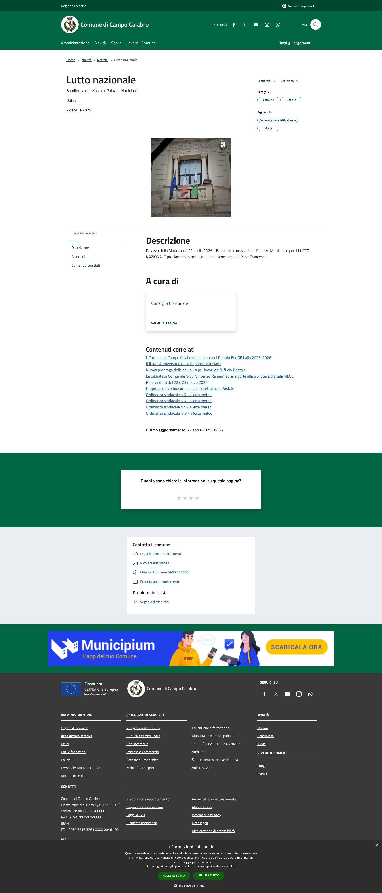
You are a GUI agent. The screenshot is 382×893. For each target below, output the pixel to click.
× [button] (377, 845)
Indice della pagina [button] (84, 233)
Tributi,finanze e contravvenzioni (216, 743)
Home (70, 59)
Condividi (265, 80)
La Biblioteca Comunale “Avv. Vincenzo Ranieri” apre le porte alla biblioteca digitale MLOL (220, 376)
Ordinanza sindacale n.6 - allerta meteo (179, 395)
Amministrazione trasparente (214, 799)
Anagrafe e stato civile (143, 728)
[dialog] (191, 866)
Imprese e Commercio (142, 751)
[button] (191, 885)
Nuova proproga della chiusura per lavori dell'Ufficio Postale (196, 370)
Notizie (102, 59)
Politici (66, 759)
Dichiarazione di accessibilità (213, 830)
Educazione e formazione (210, 727)
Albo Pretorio (202, 807)
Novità (87, 59)
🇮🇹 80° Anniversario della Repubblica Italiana (183, 364)
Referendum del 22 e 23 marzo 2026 (177, 382)
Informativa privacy (206, 815)
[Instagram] (265, 24)
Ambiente (199, 751)
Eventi (262, 773)
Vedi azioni (288, 80)
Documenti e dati (74, 775)
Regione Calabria (73, 5)
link (233, 866)
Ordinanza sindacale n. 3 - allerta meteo (179, 413)
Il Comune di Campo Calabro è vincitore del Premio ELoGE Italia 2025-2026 (208, 358)
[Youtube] (254, 24)
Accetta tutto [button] (174, 876)
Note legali (200, 822)
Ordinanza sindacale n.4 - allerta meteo (179, 407)
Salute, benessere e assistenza (215, 759)
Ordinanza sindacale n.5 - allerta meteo (179, 401)
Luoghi (262, 765)
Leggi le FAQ (135, 815)
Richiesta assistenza (141, 822)
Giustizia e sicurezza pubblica (214, 735)
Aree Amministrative (76, 736)
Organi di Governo (74, 728)
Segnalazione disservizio (144, 807)
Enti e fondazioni (73, 751)
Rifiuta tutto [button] (208, 875)
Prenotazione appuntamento (147, 799)
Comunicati (265, 736)
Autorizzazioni (202, 767)
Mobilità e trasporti (140, 767)
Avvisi (261, 743)
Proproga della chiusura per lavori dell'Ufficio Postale (190, 388)
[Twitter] (243, 24)
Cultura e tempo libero (143, 736)
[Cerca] (315, 24)
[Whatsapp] (276, 24)
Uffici (65, 743)
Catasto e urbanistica (142, 759)
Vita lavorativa (137, 743)
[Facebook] (232, 24)
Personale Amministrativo (80, 767)
